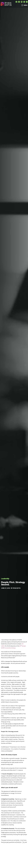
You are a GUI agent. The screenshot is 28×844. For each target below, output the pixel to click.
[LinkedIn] (24, 2)
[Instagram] (27, 2)
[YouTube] (21, 2)
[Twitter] (19, 2)
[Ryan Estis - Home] (6, 4)
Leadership (5, 578)
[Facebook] (16, 2)
